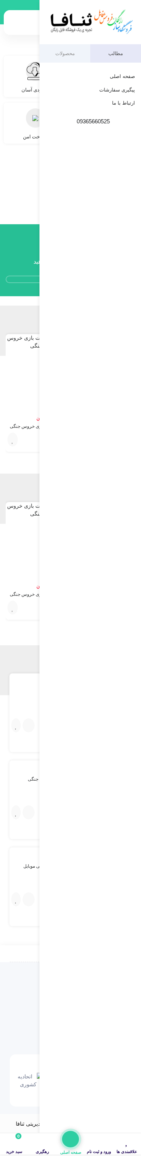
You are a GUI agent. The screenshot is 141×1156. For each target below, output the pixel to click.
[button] (13, 46)
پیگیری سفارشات (117, 90)
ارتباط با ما (123, 103)
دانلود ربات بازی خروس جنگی (37, 426)
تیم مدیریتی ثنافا (34, 1124)
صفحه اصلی (122, 76)
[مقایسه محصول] (29, 725)
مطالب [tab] (115, 53)
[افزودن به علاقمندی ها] (13, 440)
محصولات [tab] (65, 53)
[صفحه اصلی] (70, 1139)
